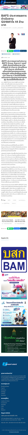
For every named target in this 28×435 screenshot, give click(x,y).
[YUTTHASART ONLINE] (8, 2)
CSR (2, 406)
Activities (3, 404)
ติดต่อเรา (3, 410)
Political (3, 393)
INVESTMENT (16, 54)
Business (3, 395)
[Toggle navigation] (25, 2)
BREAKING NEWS (6, 54)
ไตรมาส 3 (14, 203)
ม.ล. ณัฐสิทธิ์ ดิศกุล (5, 203)
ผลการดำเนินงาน (22, 200)
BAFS (9, 200)
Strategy (3, 391)
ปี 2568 (14, 200)
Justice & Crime (5, 401)
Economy (3, 390)
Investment (4, 403)
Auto (2, 408)
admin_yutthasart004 (18, 27)
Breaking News (5, 386)
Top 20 (3, 388)
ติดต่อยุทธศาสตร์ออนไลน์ (14, 432)
